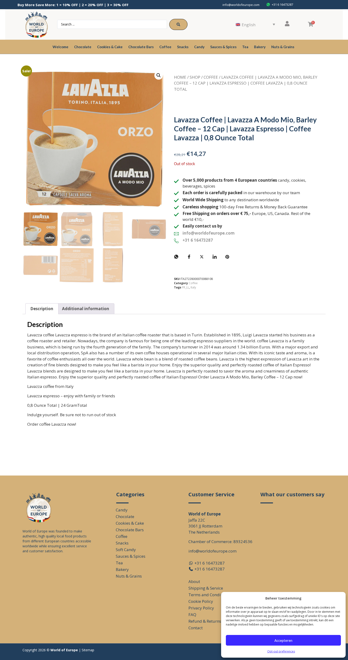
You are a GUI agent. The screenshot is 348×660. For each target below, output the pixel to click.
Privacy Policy (201, 608)
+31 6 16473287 (198, 240)
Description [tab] (41, 308)
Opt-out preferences (281, 651)
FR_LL (185, 287)
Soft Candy (126, 549)
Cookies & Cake (110, 47)
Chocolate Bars (141, 47)
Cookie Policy (200, 601)
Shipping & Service (205, 588)
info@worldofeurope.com (241, 5)
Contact (195, 627)
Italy (193, 287)
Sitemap (88, 650)
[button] (158, 75)
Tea (245, 47)
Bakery (260, 47)
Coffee (165, 47)
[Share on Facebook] (189, 256)
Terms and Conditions (209, 594)
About (194, 581)
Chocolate (82, 47)
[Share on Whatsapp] (176, 256)
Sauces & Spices (223, 47)
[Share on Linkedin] (214, 256)
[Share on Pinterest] (227, 256)
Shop (195, 77)
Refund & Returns (204, 621)
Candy (199, 47)
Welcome (60, 47)
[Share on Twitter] (201, 256)
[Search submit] (178, 24)
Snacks (182, 47)
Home (180, 77)
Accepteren (283, 640)
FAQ (192, 614)
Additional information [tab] (85, 308)
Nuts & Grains (282, 47)
